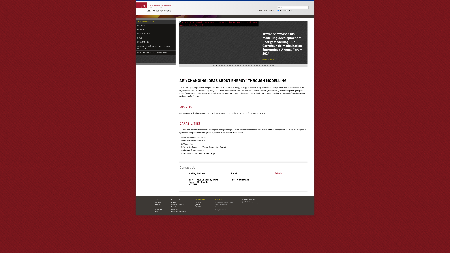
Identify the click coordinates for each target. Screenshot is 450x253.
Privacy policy (246, 201)
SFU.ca (290, 11)
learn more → (268, 51)
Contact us (218, 199)
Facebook (198, 202)
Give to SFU (174, 209)
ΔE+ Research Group (159, 10)
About (156, 211)
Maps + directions (176, 200)
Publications (143, 42)
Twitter (197, 204)
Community (158, 209)
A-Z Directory (262, 10)
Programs (157, 202)
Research (157, 207)
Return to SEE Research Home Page (152, 52)
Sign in (271, 10)
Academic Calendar (177, 204)
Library (173, 202)
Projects (141, 26)
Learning (157, 204)
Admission (157, 200)
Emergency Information (178, 211)
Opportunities (143, 34)
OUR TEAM (141, 30)
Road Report (175, 207)
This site (282, 11)
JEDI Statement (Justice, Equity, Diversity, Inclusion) (154, 47)
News (139, 38)
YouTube (198, 206)
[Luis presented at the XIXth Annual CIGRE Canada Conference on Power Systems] (219, 22)
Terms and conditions (248, 199)
